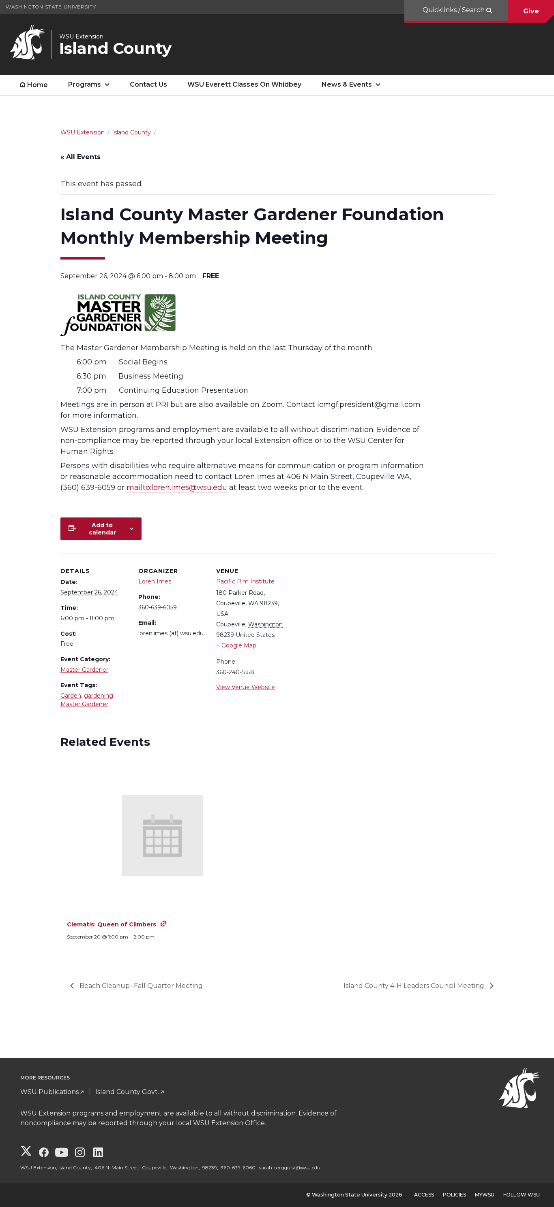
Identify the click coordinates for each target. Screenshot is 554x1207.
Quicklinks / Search (454, 10)
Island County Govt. (127, 1092)
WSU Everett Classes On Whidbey (244, 84)
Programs (84, 84)
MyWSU (484, 1195)
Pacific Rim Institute (245, 581)
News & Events (347, 84)
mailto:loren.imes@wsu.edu (177, 487)
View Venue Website (245, 687)
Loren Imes (154, 581)
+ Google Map (236, 645)
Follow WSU (521, 1195)
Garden (70, 695)
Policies (454, 1195)
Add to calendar (102, 529)
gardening (98, 695)
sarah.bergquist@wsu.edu (289, 1167)
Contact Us (148, 84)
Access (424, 1195)
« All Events (80, 157)
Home (37, 85)
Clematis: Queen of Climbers (111, 924)
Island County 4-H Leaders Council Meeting (415, 986)
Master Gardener (84, 669)
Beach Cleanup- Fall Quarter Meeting (140, 986)
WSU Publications (49, 1092)
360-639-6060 (238, 1167)
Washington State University (51, 7)
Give (531, 11)
